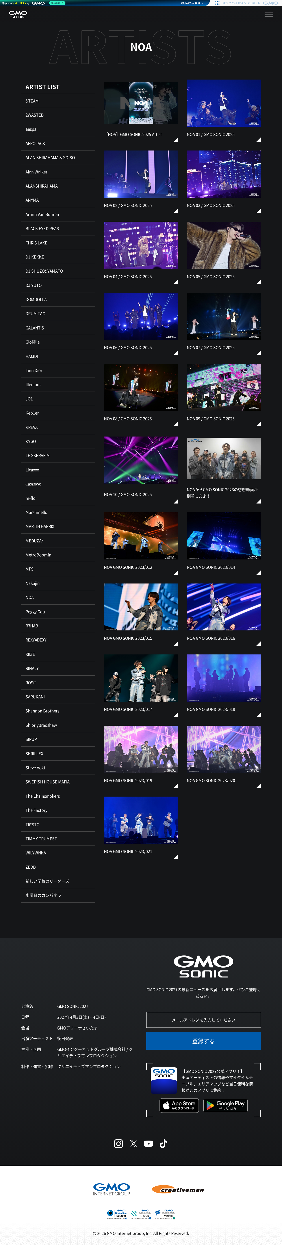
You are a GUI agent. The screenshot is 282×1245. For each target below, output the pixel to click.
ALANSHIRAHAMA (42, 186)
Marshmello (36, 512)
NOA (30, 597)
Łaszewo (33, 484)
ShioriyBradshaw (41, 725)
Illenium (33, 384)
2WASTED (35, 115)
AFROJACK (35, 143)
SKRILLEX (34, 753)
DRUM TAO (35, 313)
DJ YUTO (34, 285)
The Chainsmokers (43, 796)
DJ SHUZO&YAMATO (44, 271)
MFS (29, 569)
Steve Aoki (35, 767)
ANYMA (32, 200)
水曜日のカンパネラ (43, 895)
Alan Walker (36, 172)
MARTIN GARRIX (40, 526)
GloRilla (33, 342)
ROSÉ (31, 682)
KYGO (31, 441)
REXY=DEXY (36, 640)
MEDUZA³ (34, 540)
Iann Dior (34, 370)
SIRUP (31, 739)
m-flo (30, 498)
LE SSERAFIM (38, 455)
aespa (31, 129)
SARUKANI (35, 696)
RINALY (32, 668)
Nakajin (33, 583)
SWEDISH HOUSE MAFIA (48, 781)
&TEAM (32, 101)
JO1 (29, 398)
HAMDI (32, 356)
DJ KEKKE (35, 257)
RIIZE (30, 654)
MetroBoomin (38, 554)
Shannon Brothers (42, 711)
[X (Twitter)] (133, 1143)
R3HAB (32, 625)
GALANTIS (35, 328)
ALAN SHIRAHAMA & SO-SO (50, 157)
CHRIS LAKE (36, 242)
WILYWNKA (36, 852)
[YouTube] (148, 1143)
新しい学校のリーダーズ (47, 881)
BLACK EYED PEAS (42, 228)
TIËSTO (32, 824)
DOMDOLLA (36, 299)
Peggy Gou (35, 611)
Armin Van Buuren (42, 214)
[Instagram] (118, 1143)
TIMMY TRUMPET (41, 838)
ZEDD (31, 867)
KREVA (32, 427)
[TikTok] (163, 1143)
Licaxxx (32, 469)
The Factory (36, 810)
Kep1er (32, 413)
